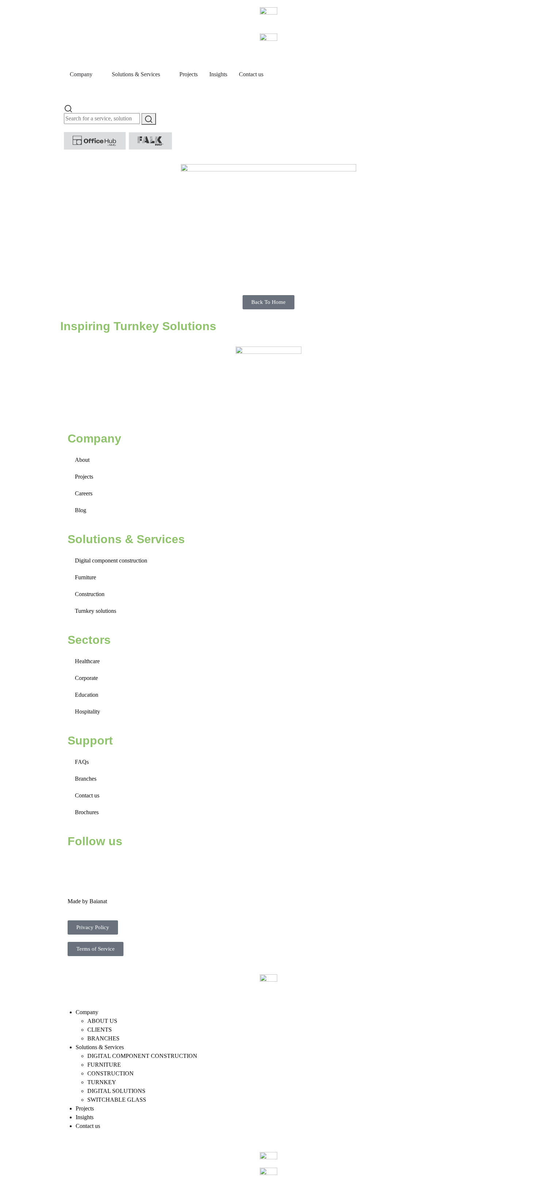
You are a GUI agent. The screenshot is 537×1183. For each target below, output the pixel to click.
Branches (85, 779)
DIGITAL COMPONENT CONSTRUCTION (142, 1056)
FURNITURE (104, 1065)
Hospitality (87, 711)
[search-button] (148, 119)
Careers (83, 493)
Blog (80, 510)
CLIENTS (99, 1030)
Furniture (85, 577)
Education (86, 695)
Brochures (87, 812)
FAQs (82, 762)
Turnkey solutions (95, 611)
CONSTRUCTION (110, 1073)
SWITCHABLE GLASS (116, 1100)
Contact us (87, 795)
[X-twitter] (96, 863)
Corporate (86, 678)
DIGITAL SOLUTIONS (116, 1091)
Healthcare (87, 661)
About (82, 460)
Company (87, 1012)
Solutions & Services (100, 1047)
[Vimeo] (155, 863)
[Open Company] (97, 74)
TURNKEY (101, 1082)
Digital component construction (111, 560)
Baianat (98, 901)
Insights (85, 1117)
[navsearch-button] (68, 108)
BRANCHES (103, 1038)
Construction (89, 594)
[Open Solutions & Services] (165, 74)
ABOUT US (102, 1021)
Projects (84, 476)
